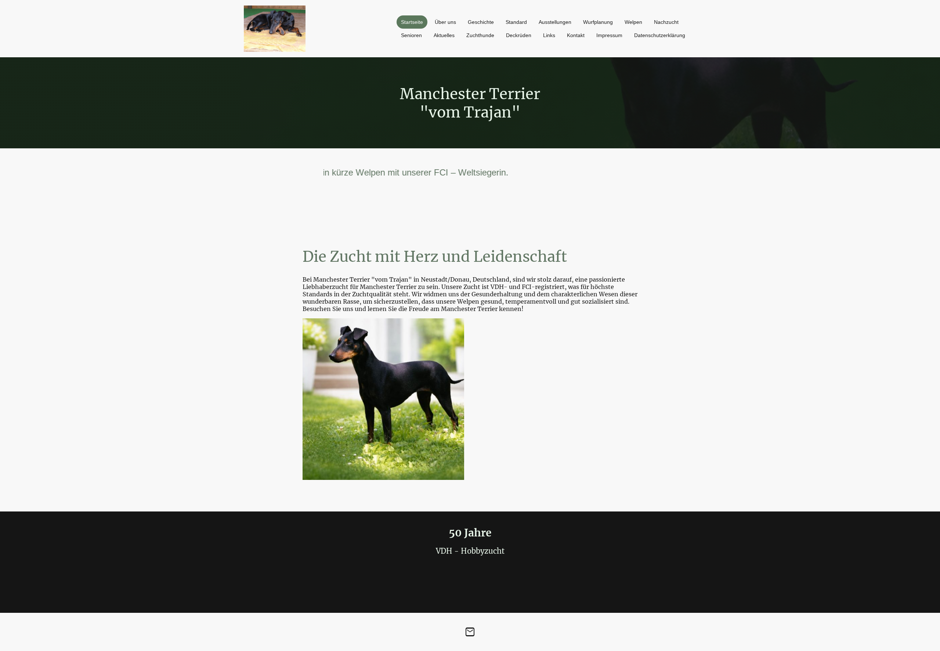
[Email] (470, 632)
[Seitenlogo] (275, 29)
